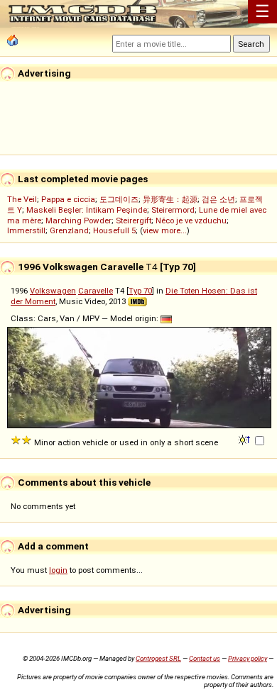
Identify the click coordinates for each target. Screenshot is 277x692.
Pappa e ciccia (68, 199)
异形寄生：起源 (170, 199)
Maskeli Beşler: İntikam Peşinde (86, 210)
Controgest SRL (158, 658)
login (58, 570)
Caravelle (95, 291)
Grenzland (69, 230)
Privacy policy (247, 658)
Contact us (204, 658)
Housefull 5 (114, 230)
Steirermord (173, 210)
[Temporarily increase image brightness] (245, 439)
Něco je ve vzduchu (191, 220)
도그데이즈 (118, 199)
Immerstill (26, 230)
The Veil (22, 199)
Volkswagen (53, 291)
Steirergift (133, 220)
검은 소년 (218, 199)
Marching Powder (78, 220)
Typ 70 (140, 291)
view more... (165, 230)
